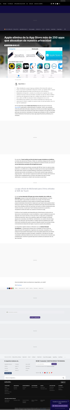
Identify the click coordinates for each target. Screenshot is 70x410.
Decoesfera (51, 388)
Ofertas (16, 368)
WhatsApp (27, 368)
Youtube (57, 3)
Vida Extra (15, 388)
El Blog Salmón (61, 387)
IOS (27, 3)
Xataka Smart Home (8, 391)
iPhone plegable (31, 29)
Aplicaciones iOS (22, 288)
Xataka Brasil (7, 401)
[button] (22, 84)
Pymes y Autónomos (60, 389)
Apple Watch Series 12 (23, 29)
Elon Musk (48, 29)
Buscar (63, 378)
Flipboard (53, 3)
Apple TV (16, 366)
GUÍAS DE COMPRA (38, 3)
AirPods (6, 366)
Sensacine (24, 387)
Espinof (24, 388)
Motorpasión (43, 387)
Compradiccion (52, 390)
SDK (28, 288)
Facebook (13, 45)
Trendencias (52, 387)
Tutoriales (17, 364)
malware (36, 288)
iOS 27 (43, 29)
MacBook (6, 370)
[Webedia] (63, 1)
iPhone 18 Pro (16, 29)
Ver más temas (8, 373)
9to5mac (19, 285)
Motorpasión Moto (44, 388)
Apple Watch (53, 29)
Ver (36, 317)
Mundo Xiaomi (7, 393)
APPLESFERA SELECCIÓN (19, 3)
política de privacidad (50, 366)
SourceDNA (18, 107)
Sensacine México (26, 400)
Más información (43, 408)
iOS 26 (27, 370)
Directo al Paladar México (35, 400)
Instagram (55, 3)
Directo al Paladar (35, 387)
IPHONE (4, 3)
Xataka (6, 387)
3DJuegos (15, 387)
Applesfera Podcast (8, 364)
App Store (41, 288)
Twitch (51, 3)
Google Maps (59, 29)
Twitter (59, 3)
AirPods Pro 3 (38, 29)
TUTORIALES (10, 3)
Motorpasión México (43, 400)
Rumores (6, 368)
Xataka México (7, 400)
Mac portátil (28, 364)
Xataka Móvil (7, 388)
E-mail (18, 45)
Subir (62, 382)
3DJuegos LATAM (17, 400)
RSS (49, 372)
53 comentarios (9, 45)
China (32, 288)
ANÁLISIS (31, 3)
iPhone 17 (17, 370)
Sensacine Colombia (24, 402)
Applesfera (6, 390)
